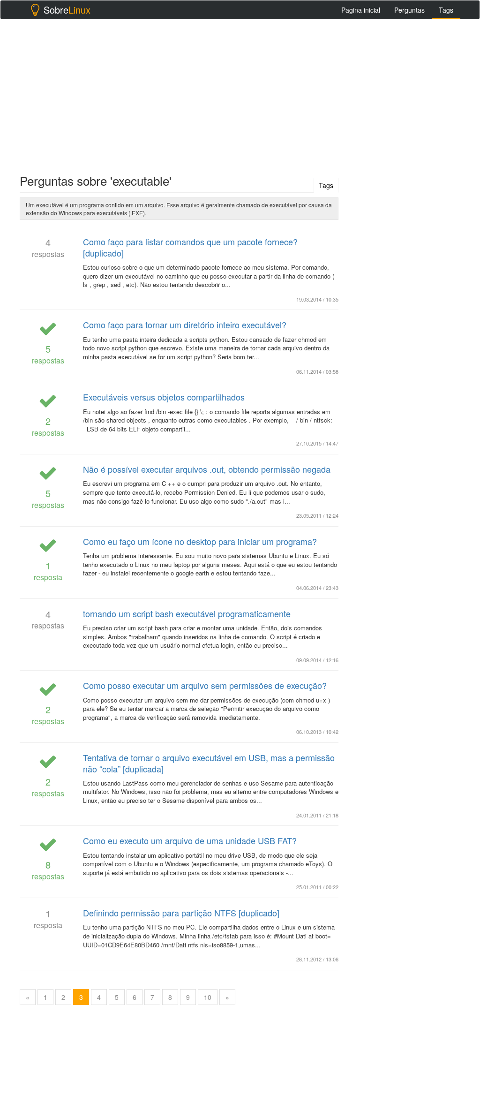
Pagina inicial (360, 10)
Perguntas (409, 10)
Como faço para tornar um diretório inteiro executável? (184, 324)
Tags (446, 10)
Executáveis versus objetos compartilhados (164, 397)
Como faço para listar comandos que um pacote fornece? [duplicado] (190, 246)
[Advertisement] (240, 94)
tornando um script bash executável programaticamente (187, 613)
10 (207, 997)
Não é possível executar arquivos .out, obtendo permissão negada (206, 469)
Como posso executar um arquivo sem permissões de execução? (205, 685)
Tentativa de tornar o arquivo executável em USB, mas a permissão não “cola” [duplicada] (209, 762)
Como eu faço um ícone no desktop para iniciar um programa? (200, 541)
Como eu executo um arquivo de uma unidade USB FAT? (190, 840)
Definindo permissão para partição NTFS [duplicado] (181, 913)
